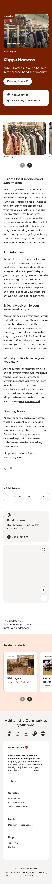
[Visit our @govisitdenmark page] (34, 733)
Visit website (19, 94)
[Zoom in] (43, 589)
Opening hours (16, 81)
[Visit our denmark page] (9, 733)
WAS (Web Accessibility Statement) (35, 874)
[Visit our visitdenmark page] (26, 733)
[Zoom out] (43, 597)
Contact (12, 847)
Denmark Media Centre (20, 824)
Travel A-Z (13, 843)
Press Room (14, 798)
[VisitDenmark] (18, 747)
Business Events (16, 802)
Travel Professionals (18, 806)
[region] (26, 574)
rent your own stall (29, 401)
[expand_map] (43, 549)
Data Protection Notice (11, 874)
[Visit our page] (17, 733)
